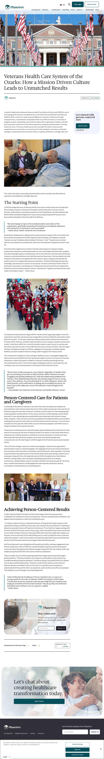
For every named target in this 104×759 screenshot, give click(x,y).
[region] (52, 749)
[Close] (101, 749)
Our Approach (8, 733)
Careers (32, 733)
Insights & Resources (21, 733)
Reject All (77, 749)
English (5, 757)
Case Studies (95, 98)
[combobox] (6, 757)
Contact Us (41, 733)
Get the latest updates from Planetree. (77, 726)
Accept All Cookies (77, 755)
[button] (62, 5)
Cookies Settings (77, 744)
